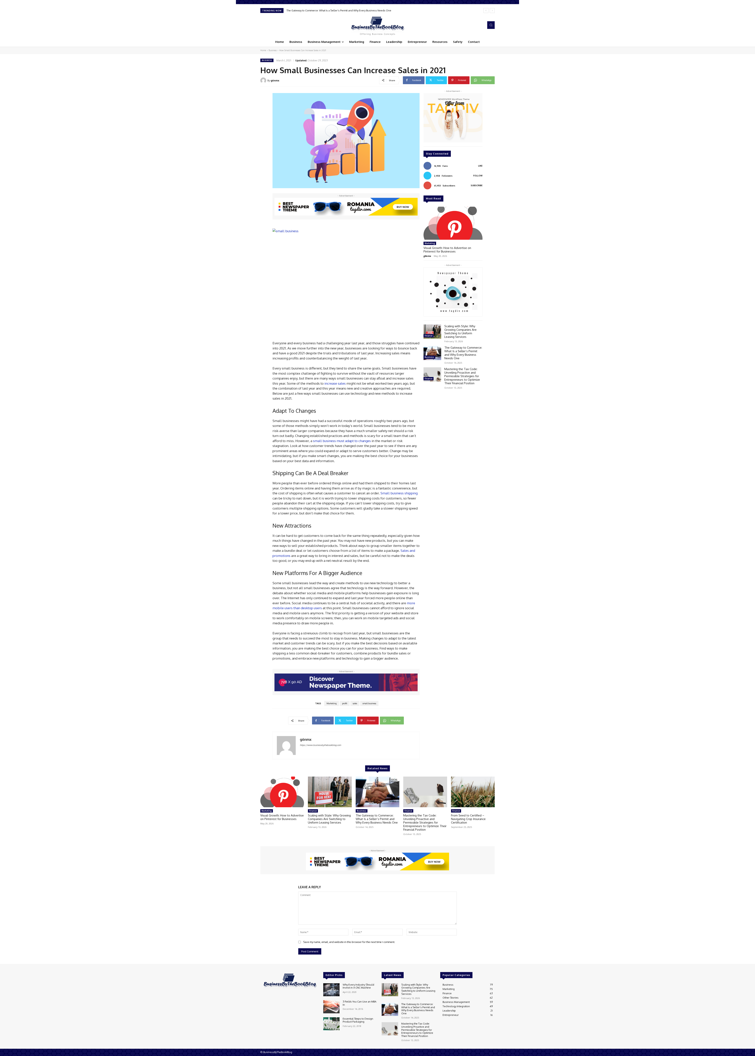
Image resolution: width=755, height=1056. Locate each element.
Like (480, 165)
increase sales (335, 383)
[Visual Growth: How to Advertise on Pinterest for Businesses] (453, 223)
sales (355, 703)
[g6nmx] (263, 80)
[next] (492, 10)
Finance (428, 335)
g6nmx (275, 80)
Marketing (332, 703)
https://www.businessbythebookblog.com (320, 745)
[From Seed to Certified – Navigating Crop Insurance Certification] (473, 792)
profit (344, 703)
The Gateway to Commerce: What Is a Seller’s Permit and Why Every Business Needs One (463, 353)
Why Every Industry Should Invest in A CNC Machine (358, 986)
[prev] (485, 10)
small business (369, 703)
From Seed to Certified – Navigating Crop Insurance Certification (468, 819)
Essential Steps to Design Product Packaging (358, 1020)
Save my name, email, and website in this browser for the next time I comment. (349, 942)
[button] (491, 25)
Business (273, 50)
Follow (477, 175)
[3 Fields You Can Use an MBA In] (331, 1006)
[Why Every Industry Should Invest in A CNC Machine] (331, 989)
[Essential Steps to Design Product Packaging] (331, 1023)
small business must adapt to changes (342, 441)
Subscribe (476, 185)
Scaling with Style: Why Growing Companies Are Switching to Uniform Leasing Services (460, 331)
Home (263, 50)
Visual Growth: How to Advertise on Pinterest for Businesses (447, 249)
